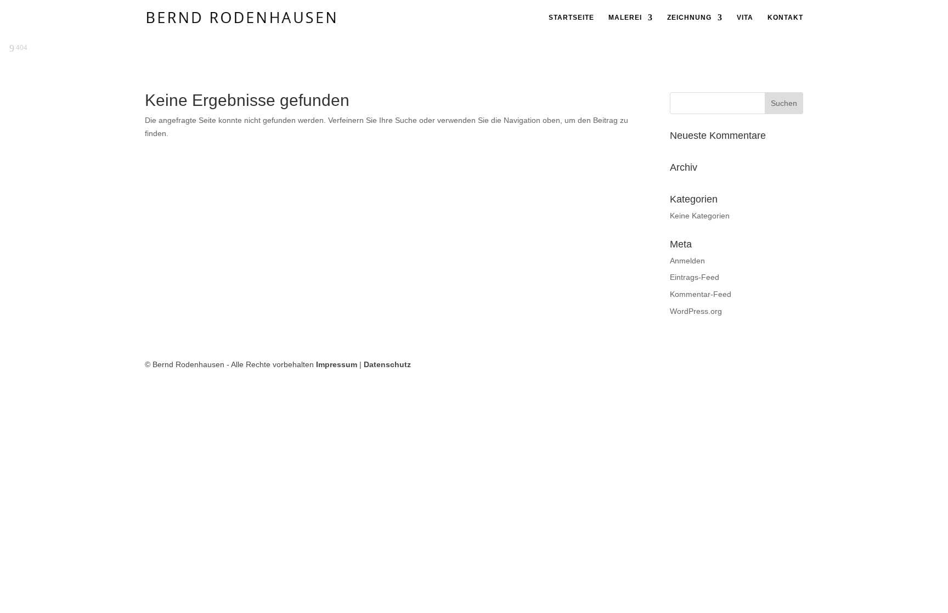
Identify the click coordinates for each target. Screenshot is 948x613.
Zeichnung (689, 17)
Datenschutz (387, 364)
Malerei (625, 17)
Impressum (336, 364)
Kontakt (785, 17)
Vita (745, 17)
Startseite (571, 17)
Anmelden (687, 260)
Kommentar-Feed (700, 294)
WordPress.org (696, 311)
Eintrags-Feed (694, 277)
